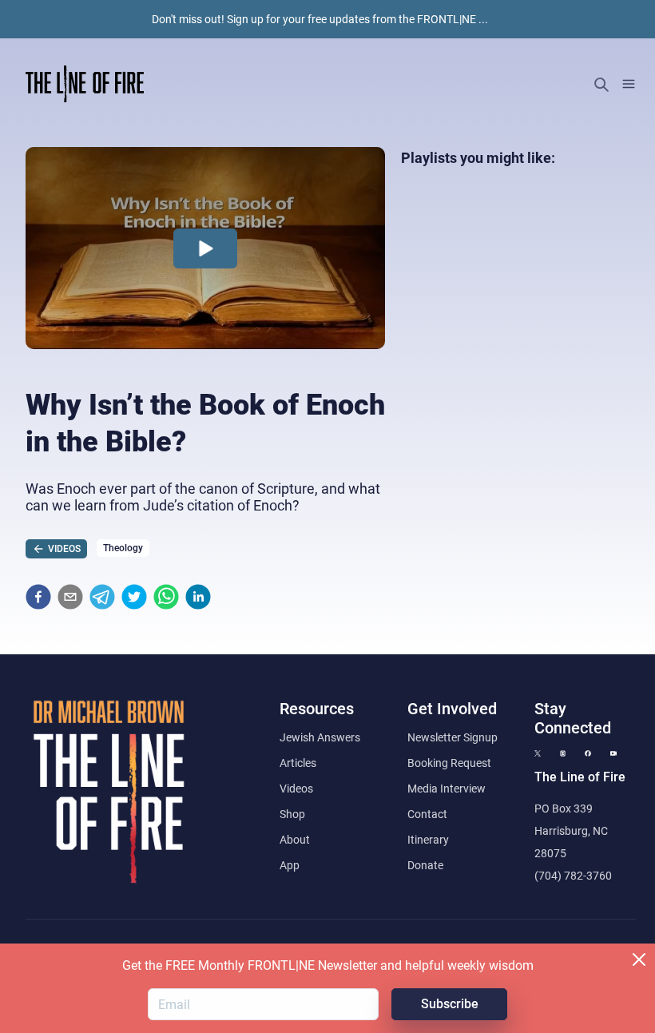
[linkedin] (198, 597)
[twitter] (134, 597)
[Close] (639, 959)
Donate (425, 865)
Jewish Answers (320, 737)
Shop (292, 814)
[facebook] (38, 597)
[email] (70, 597)
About (295, 839)
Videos (296, 788)
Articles (298, 763)
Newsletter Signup (452, 737)
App (290, 865)
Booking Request (449, 763)
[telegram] (102, 597)
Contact (427, 814)
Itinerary (428, 839)
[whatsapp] (166, 597)
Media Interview (446, 788)
